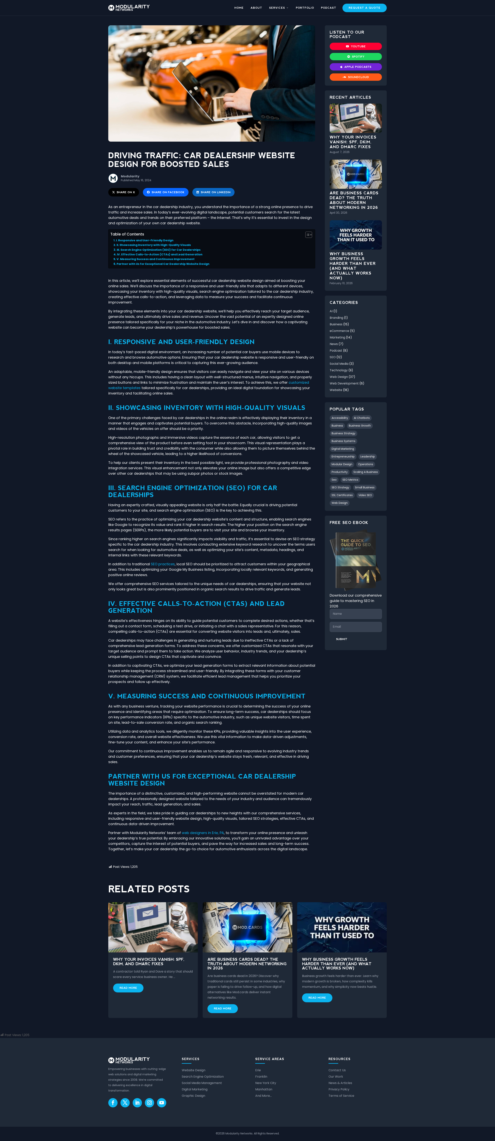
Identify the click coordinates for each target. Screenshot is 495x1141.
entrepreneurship (343, 456)
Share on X (126, 192)
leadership (367, 456)
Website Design (193, 1070)
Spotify (358, 56)
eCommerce (339, 331)
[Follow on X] (125, 1102)
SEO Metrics (350, 480)
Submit (341, 639)
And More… (263, 1095)
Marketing (337, 337)
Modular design (342, 464)
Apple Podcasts (357, 66)
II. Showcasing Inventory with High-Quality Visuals (154, 245)
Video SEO (365, 495)
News (334, 344)
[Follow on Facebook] (113, 1102)
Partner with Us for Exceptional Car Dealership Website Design (163, 264)
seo (334, 480)
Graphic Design (193, 1095)
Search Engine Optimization (203, 1076)
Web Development (344, 383)
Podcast (328, 8)
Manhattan (263, 1089)
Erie (258, 1070)
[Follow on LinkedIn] (137, 1102)
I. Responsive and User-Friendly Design (144, 240)
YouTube (358, 46)
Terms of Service (341, 1095)
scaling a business (365, 472)
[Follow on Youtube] (161, 1102)
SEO (333, 357)
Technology (339, 370)
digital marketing (343, 449)
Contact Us (337, 1070)
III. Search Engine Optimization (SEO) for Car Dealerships (159, 250)
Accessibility (340, 418)
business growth (360, 426)
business (337, 426)
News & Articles (340, 1083)
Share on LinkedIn (215, 192)
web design (340, 503)
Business (336, 324)
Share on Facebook (168, 192)
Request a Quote (365, 7)
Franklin (261, 1076)
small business (365, 487)
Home (239, 8)
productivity (340, 472)
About (256, 8)
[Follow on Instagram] (149, 1102)
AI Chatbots (362, 418)
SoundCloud (358, 77)
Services (277, 8)
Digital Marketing (194, 1089)
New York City (265, 1083)
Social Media (339, 363)
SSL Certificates (342, 495)
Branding (336, 317)
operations (365, 464)
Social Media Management (202, 1083)
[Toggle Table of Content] (306, 234)
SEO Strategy (340, 487)
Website (336, 390)
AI (331, 311)
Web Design (339, 377)
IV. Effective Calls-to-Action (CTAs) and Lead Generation (159, 254)
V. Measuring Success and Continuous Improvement (156, 259)
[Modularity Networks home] (129, 8)
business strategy (343, 433)
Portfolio (305, 8)
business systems (343, 441)
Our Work (336, 1076)
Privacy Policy (339, 1089)
